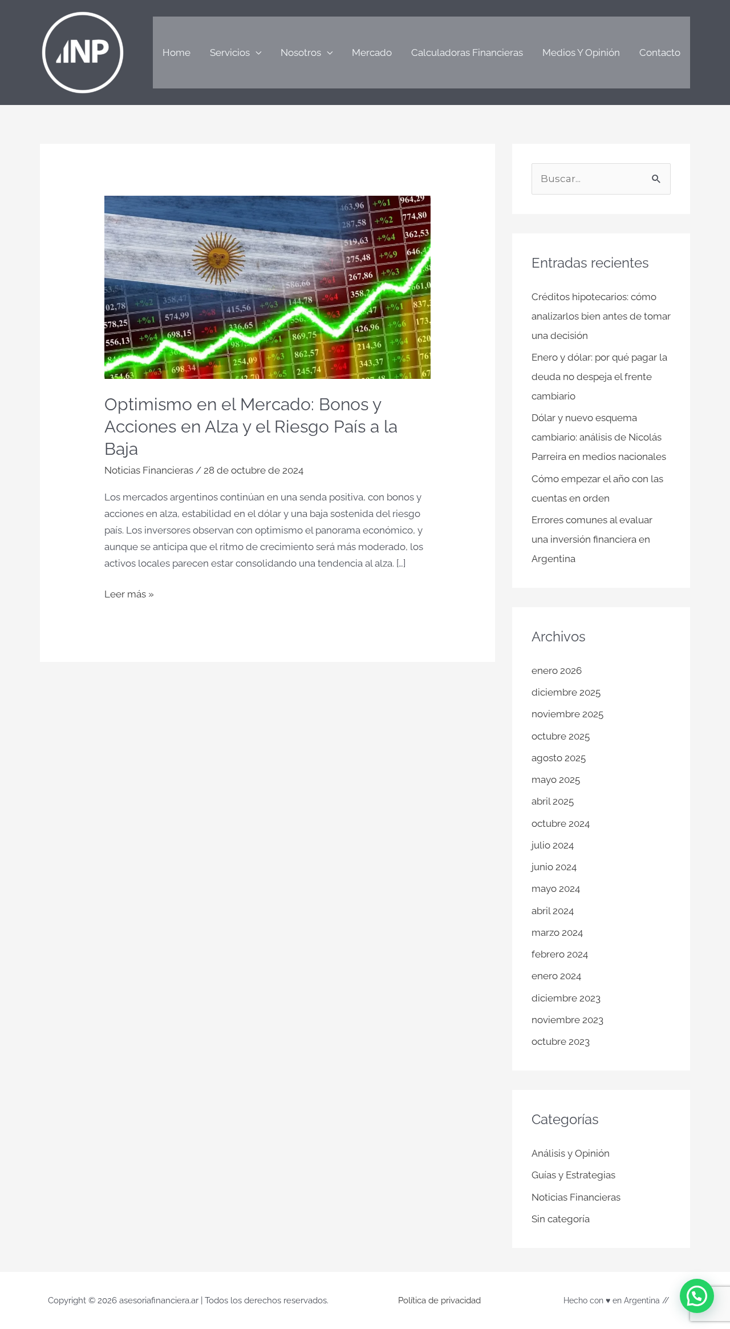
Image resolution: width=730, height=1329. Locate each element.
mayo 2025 (556, 779)
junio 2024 (554, 866)
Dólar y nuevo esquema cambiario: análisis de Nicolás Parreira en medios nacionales (599, 437)
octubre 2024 (561, 823)
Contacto (659, 52)
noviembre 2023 (567, 1019)
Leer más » (129, 593)
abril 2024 (553, 910)
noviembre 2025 (567, 714)
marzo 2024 (557, 932)
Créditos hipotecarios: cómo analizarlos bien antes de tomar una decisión (601, 316)
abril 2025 (553, 801)
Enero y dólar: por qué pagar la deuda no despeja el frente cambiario (599, 377)
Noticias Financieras (148, 470)
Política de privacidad (439, 1300)
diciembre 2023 (566, 998)
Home (176, 52)
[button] (697, 1296)
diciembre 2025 (566, 692)
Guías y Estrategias (573, 1175)
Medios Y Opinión (581, 52)
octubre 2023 (561, 1041)
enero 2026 (557, 670)
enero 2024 (556, 975)
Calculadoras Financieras (467, 52)
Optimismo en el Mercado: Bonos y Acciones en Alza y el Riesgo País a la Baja (251, 426)
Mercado (372, 52)
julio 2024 (553, 845)
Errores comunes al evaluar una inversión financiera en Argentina (592, 539)
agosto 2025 (559, 758)
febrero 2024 (560, 954)
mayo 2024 (556, 888)
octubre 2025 (561, 736)
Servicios (230, 52)
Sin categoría (561, 1219)
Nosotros (301, 52)
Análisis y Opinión (571, 1153)
